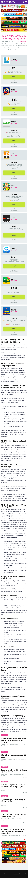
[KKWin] (5, 160)
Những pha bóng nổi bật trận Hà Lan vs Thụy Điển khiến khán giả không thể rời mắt (13, 740)
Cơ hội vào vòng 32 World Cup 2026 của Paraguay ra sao (13, 815)
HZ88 (13, 218)
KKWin (13, 154)
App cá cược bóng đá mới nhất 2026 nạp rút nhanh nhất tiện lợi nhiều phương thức (13, 831)
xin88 (13, 279)
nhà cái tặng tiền (22, 41)
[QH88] (5, 96)
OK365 (13, 186)
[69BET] (5, 128)
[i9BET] (5, 254)
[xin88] (5, 285)
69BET (13, 122)
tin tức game (4, 735)
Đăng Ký (14, 76)
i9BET (13, 248)
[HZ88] (5, 224)
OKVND (13, 310)
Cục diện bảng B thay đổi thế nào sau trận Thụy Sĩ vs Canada (14, 771)
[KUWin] (5, 65)
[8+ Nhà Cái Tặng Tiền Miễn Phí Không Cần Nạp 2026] (8, 2)
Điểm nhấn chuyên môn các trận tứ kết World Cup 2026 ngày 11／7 (13, 786)
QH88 (13, 90)
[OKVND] (5, 316)
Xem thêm (14, 81)
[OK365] (5, 192)
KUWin (13, 59)
